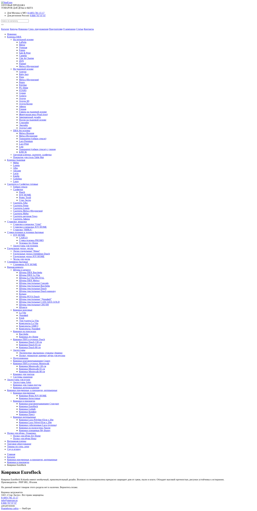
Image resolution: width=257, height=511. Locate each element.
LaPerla (22, 42)
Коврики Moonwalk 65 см (32, 369)
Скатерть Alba (20, 203)
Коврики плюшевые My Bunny (34, 430)
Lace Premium (26, 141)
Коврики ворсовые (22, 310)
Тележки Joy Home (28, 243)
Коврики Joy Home (28, 336)
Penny (22, 82)
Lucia (15, 173)
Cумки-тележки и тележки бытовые (25, 232)
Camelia (23, 55)
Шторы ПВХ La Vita (29, 275)
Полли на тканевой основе (32, 120)
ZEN (21, 61)
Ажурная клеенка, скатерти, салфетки (32, 154)
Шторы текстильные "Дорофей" (35, 299)
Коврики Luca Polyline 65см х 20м (36, 419)
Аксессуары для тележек (25, 245)
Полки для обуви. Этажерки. (21, 433)
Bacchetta (23, 334)
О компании (69, 29)
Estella (16, 176)
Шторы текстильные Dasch (33, 288)
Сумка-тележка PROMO (31, 240)
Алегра (22, 71)
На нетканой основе (23, 39)
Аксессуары (19, 350)
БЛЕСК (23, 152)
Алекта (22, 95)
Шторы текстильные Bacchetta (34, 286)
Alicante (17, 170)
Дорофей (23, 315)
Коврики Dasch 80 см (30, 347)
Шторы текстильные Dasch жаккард (37, 291)
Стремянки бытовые (17, 261)
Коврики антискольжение (26, 387)
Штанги (23, 307)
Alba (15, 168)
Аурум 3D (24, 101)
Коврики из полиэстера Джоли (34, 428)
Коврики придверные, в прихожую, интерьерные (32, 390)
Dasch (22, 192)
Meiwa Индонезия (28, 136)
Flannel (22, 63)
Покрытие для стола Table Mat (28, 157)
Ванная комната (15, 267)
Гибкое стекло (20, 187)
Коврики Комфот (27, 411)
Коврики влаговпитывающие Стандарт (39, 403)
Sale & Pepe (25, 53)
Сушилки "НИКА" (22, 229)
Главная (11, 454)
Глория (22, 109)
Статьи (79, 29)
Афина (22, 106)
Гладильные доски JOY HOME (28, 256)
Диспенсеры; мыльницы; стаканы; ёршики (40, 353)
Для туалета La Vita (29, 320)
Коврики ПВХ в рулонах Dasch (29, 339)
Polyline (23, 85)
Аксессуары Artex (22, 382)
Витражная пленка (16, 441)
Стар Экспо (25, 200)
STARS (22, 90)
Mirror (22, 45)
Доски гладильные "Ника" (26, 251)
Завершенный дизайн (30, 117)
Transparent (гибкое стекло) (32, 138)
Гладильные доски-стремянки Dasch (31, 253)
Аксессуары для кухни (18, 379)
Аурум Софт (25, 128)
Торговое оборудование (19, 444)
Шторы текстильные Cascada (33, 283)
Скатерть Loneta (21, 208)
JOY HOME (25, 195)
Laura (16, 181)
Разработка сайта (9, 508)
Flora (21, 77)
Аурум (22, 98)
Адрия (22, 93)
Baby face (24, 74)
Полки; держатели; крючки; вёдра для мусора (42, 355)
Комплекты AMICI (28, 326)
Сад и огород (14, 449)
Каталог (5, 29)
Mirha (16, 162)
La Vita (22, 312)
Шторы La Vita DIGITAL (31, 278)
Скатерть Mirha (21, 213)
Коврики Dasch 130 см (30, 342)
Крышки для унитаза (23, 374)
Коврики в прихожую (24, 401)
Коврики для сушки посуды (27, 385)
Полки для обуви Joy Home (27, 436)
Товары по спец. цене (18, 446)
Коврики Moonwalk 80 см (32, 371)
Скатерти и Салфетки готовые (22, 184)
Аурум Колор (26, 103)
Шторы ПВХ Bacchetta (30, 272)
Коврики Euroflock (28, 406)
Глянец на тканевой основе (33, 112)
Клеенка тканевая (16, 160)
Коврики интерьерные (24, 417)
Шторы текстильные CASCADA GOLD (39, 302)
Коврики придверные (24, 393)
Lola (21, 146)
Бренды (14, 29)
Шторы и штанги (22, 270)
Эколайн (23, 125)
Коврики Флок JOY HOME (33, 395)
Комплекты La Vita (28, 323)
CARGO (23, 237)
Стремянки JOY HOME (25, 264)
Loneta (16, 165)
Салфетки (18, 189)
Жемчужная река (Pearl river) (33, 114)
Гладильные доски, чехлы (20, 248)
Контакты (89, 29)
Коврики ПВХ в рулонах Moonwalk (31, 363)
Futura (22, 50)
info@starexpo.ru (9, 500)
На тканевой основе (23, 69)
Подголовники (20, 358)
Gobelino (17, 178)
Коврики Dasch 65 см (30, 344)
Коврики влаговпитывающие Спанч (31, 361)
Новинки (23, 29)
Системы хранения (22, 377)
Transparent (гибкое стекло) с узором (37, 149)
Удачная (23, 47)
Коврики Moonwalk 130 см (32, 366)
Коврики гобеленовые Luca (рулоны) (38, 425)
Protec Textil (25, 197)
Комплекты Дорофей (29, 328)
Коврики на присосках (24, 331)
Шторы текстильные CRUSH (34, 304)
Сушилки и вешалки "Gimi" (27, 224)
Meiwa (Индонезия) (29, 66)
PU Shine (23, 87)
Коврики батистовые (29, 398)
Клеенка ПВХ (14, 37)
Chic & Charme (26, 58)
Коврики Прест (27, 414)
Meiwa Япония (26, 133)
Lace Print (24, 144)
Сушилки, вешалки (17, 221)
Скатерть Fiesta (20, 205)
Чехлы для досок (21, 259)
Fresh (21, 318)
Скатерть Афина (21, 219)
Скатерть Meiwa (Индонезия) (28, 211)
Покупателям (55, 29)
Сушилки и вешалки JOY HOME (30, 227)
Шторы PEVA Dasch (29, 296)
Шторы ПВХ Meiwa (29, 280)
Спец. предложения (38, 29)
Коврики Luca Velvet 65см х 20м (35, 422)
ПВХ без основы (21, 130)
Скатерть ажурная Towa (25, 216)
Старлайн (24, 122)
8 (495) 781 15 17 (36, 13)
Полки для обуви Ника (24, 438)
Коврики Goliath (27, 409)
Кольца (22, 294)
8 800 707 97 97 (38, 15)
